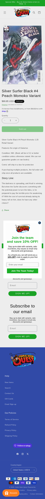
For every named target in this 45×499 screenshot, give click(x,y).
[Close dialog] (39, 223)
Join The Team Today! (22, 271)
